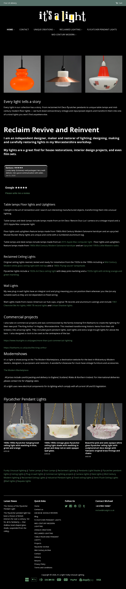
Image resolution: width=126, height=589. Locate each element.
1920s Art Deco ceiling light (43, 271)
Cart (120, 3)
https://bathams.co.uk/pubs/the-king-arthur (25, 347)
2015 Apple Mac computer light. (77, 241)
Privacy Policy (39, 564)
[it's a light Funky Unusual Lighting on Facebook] (70, 506)
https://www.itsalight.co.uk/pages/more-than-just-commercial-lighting (38, 340)
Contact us (38, 509)
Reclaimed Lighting (67, 470)
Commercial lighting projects (59, 474)
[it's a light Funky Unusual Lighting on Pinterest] (75, 506)
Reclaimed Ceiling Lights (33, 477)
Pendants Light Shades (90, 470)
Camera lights (82, 474)
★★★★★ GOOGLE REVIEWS (46, 513)
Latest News (10, 501)
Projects (37, 543)
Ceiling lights (17, 474)
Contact (24, 29)
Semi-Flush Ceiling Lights (106, 477)
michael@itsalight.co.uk (104, 510)
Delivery (37, 557)
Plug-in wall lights (34, 474)
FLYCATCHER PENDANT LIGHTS (102, 29)
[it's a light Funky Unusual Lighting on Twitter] (66, 506)
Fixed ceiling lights (83, 477)
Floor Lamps (49, 470)
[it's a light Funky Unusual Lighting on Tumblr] (84, 506)
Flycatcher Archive (41, 547)
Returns (37, 560)
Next (117, 72)
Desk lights (96, 474)
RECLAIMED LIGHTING (70, 29)
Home (10, 29)
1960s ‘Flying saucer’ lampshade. (69, 265)
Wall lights (10, 481)
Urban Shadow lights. (62, 305)
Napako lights (24, 481)
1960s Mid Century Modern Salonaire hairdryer (52, 245)
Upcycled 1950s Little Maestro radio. (101, 245)
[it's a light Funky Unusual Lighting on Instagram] (79, 506)
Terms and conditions (43, 567)
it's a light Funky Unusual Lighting (70, 575)
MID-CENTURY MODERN (63, 34)
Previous (9, 72)
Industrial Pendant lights (59, 477)
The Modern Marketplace (16, 370)
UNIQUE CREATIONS (43, 29)
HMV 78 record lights (37, 305)
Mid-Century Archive (42, 550)
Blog (36, 516)
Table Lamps (35, 470)
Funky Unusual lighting (15, 470)
